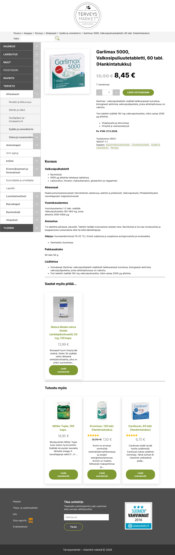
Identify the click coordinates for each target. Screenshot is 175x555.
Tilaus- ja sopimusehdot (25, 507)
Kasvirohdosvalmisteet (117, 144)
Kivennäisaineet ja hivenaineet (17, 170)
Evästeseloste (20, 526)
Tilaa (73, 527)
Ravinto (8, 78)
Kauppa (28, 33)
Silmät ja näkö (17, 109)
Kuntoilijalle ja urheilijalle (19, 180)
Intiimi (10, 161)
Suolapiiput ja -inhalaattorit (17, 119)
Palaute (17, 501)
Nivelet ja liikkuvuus (20, 102)
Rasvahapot (13, 204)
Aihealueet (51, 33)
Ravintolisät (13, 212)
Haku (16, 38)
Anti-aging (12, 153)
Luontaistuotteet (16, 196)
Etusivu (17, 33)
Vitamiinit (12, 220)
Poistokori (10, 70)
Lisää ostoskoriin (138, 92)
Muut (7, 62)
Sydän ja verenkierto (70, 33)
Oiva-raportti (20, 520)
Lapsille (10, 188)
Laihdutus (10, 54)
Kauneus (9, 46)
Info (15, 514)
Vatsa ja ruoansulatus (21, 137)
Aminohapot (13, 145)
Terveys (39, 33)
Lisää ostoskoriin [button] (63, 370)
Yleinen (8, 228)
